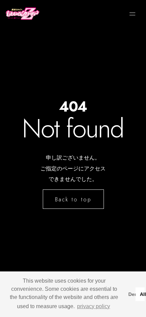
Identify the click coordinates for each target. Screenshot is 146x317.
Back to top (73, 199)
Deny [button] (130, 294)
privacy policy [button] (93, 306)
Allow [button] (142, 294)
